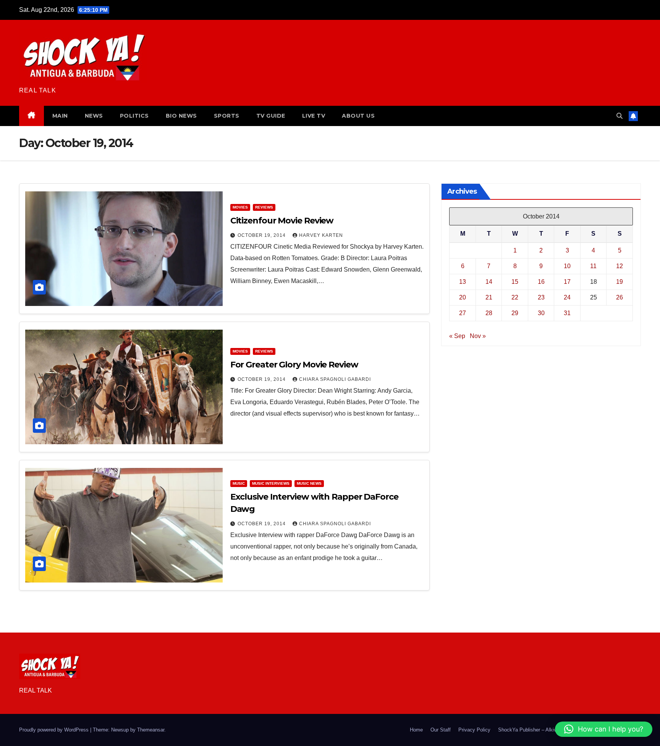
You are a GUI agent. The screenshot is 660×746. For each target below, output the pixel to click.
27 (462, 312)
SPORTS (226, 115)
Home (416, 730)
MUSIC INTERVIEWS (271, 483)
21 (488, 297)
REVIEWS (264, 207)
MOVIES (240, 207)
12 (619, 265)
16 (541, 281)
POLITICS (134, 115)
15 (514, 281)
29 (514, 312)
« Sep (457, 335)
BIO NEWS (181, 115)
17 (567, 281)
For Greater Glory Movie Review (294, 364)
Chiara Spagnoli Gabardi (335, 379)
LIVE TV (313, 115)
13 (462, 281)
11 (593, 265)
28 (488, 312)
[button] (619, 116)
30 (541, 312)
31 (567, 312)
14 (488, 281)
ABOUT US (358, 115)
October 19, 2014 (262, 235)
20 (462, 297)
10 (567, 265)
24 (567, 297)
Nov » (478, 335)
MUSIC (239, 483)
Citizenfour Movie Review (282, 220)
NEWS (94, 115)
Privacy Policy (474, 730)
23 (541, 297)
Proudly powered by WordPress (54, 730)
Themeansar (150, 730)
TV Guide (270, 115)
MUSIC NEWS (309, 483)
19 (619, 281)
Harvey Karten (321, 235)
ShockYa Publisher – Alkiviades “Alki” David (546, 730)
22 (514, 297)
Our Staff (440, 730)
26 (619, 297)
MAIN (60, 115)
